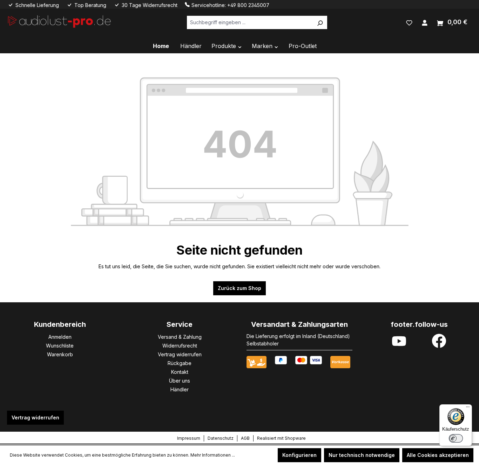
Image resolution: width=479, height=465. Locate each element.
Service (180, 324)
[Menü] (468, 408)
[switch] (456, 438)
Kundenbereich (60, 324)
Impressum (188, 438)
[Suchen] (319, 22)
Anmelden (60, 337)
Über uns (179, 381)
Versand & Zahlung (180, 337)
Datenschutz (221, 438)
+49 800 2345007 (248, 5)
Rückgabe (179, 363)
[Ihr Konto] (424, 22)
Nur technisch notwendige (362, 455)
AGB (245, 438)
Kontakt (179, 372)
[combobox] (250, 22)
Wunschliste (60, 346)
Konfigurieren (299, 455)
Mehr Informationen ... (212, 455)
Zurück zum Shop (239, 288)
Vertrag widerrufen (180, 354)
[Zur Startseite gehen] (59, 21)
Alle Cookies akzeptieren (438, 455)
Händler (179, 389)
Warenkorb (60, 354)
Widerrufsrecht (179, 346)
